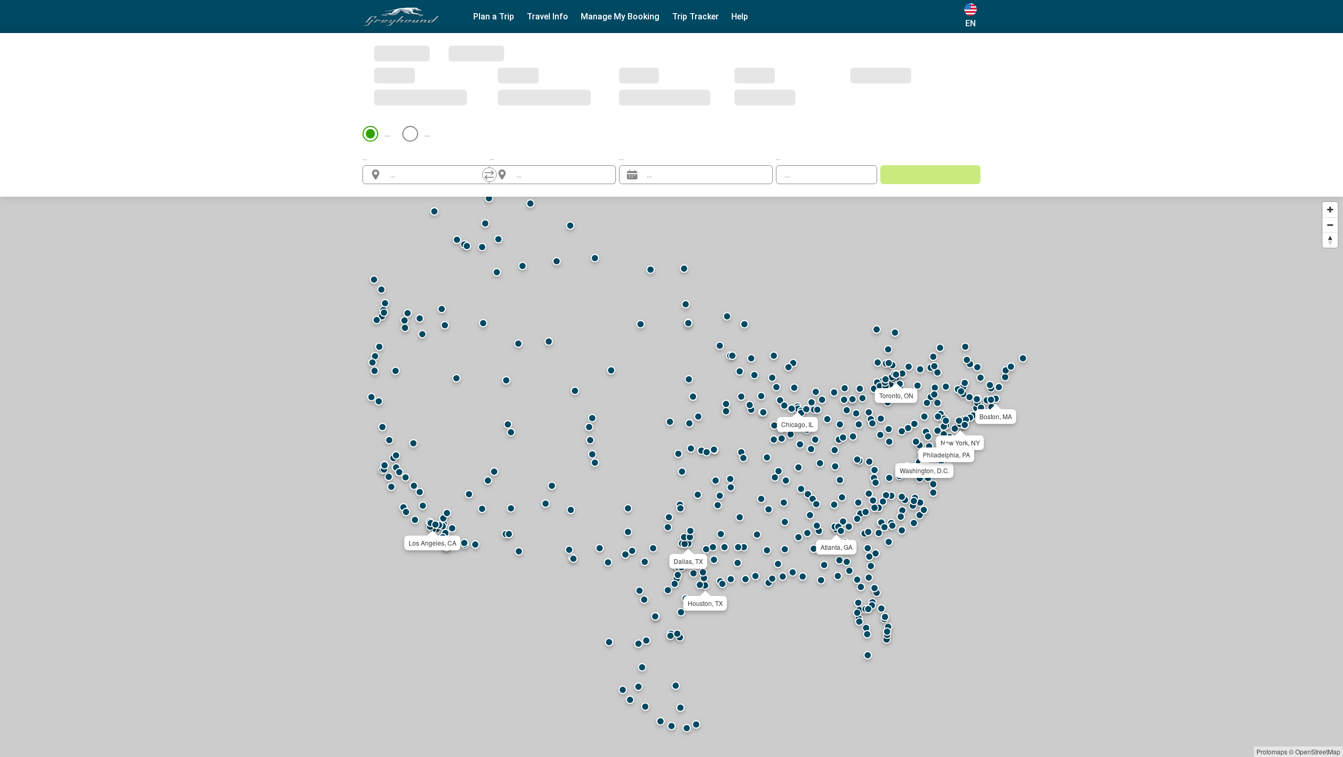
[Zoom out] (1330, 144)
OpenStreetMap (1317, 751)
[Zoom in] (1330, 129)
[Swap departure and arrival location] (489, 94)
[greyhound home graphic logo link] (401, 16)
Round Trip (471, 53)
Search (930, 94)
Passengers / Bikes (811, 77)
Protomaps (1271, 751)
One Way (401, 53)
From (372, 77)
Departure (637, 77)
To (494, 77)
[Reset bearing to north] (1330, 159)
